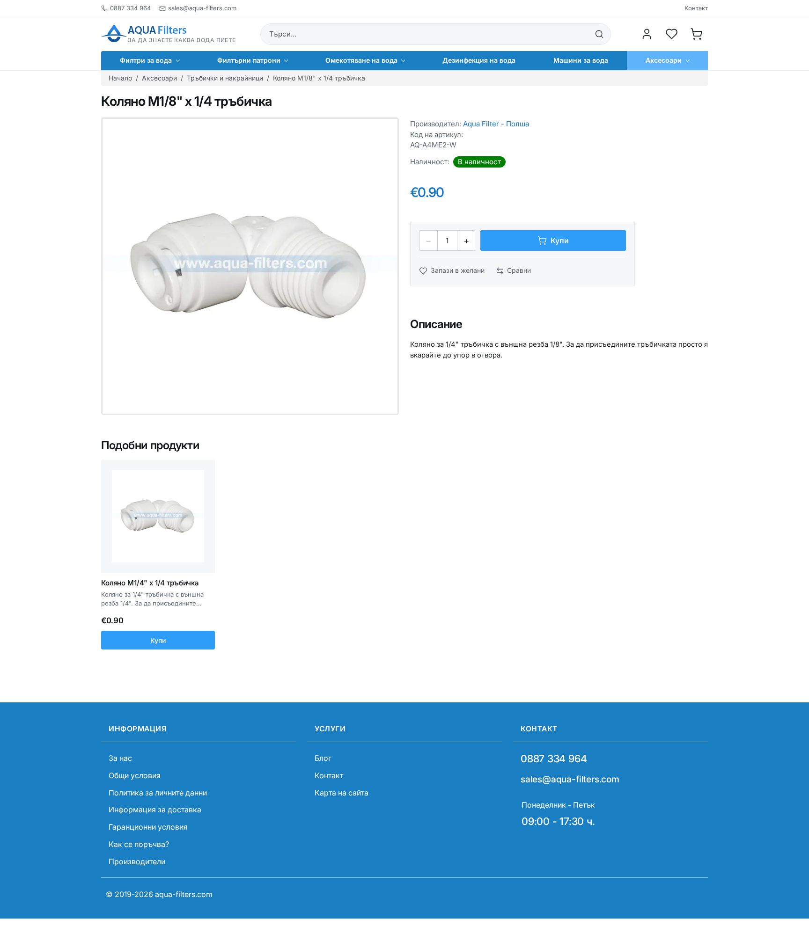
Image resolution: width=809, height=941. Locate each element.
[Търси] (599, 34)
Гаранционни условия (148, 827)
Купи (158, 640)
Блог (323, 758)
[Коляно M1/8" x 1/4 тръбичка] (250, 266)
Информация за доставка (155, 809)
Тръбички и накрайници (225, 78)
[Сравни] (204, 486)
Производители (137, 861)
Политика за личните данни (158, 792)
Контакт (696, 8)
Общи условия (135, 775)
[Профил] (647, 34)
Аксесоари (159, 78)
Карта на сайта (341, 792)
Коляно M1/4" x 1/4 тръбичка (150, 582)
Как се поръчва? (139, 844)
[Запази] (204, 468)
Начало (120, 78)
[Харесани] (672, 34)
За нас (120, 758)
